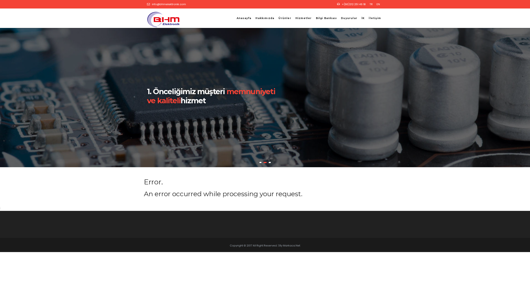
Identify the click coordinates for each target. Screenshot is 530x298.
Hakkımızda (264, 18)
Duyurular (349, 18)
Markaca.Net (291, 246)
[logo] (162, 18)
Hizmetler (303, 18)
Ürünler (284, 18)
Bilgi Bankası (326, 18)
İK (363, 18)
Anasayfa (244, 18)
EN (378, 4)
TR (371, 4)
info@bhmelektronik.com (169, 4)
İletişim (375, 18)
